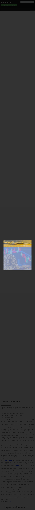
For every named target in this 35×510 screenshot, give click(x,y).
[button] (30, 241)
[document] (17, 255)
